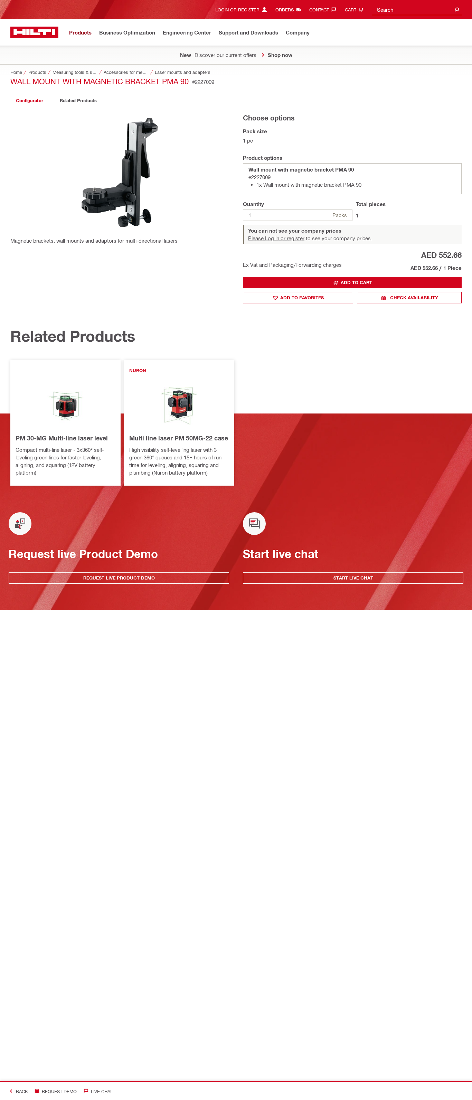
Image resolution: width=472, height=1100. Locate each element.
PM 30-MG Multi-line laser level (62, 438)
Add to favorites (302, 297)
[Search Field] (457, 9)
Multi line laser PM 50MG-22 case (178, 438)
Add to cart (356, 282)
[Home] (34, 32)
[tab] (29, 100)
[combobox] (417, 9)
